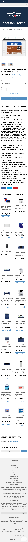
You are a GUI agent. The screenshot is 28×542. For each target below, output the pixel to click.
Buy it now (14, 98)
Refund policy (14, 478)
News (14, 474)
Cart (26, 1)
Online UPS (14, 529)
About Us (13, 533)
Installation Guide (14, 471)
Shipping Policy (14, 480)
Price (2, 80)
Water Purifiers (5, 531)
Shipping (10, 77)
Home (2, 29)
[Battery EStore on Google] (23, 535)
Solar (24, 520)
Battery (20, 520)
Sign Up (24, 513)
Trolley (23, 531)
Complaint (14, 465)
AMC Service (13, 531)
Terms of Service (14, 476)
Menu (4, 1)
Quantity (3, 87)
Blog (14, 472)
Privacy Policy (14, 467)
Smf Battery (21, 529)
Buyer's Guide (14, 469)
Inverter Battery (19, 528)
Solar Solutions (6, 529)
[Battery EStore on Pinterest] (20, 535)
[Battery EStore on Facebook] (18, 535)
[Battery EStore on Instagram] (25, 535)
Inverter (15, 520)
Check (24, 451)
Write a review (14, 441)
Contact (19, 531)
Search (14, 463)
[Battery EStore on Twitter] (15, 535)
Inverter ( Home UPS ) (9, 528)
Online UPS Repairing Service (14, 482)
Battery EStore (14, 539)
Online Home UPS (6, 521)
